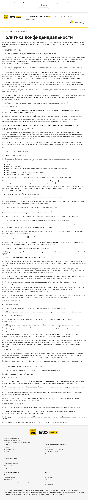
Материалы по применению (32, 3)
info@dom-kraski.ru (30, 19)
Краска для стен (8, 479)
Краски (47, 475)
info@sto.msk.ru (16, 440)
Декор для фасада (9, 468)
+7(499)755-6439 (29, 16)
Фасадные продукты (11, 458)
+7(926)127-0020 (41, 16)
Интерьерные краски (9, 477)
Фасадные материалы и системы (54, 449)
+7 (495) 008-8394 (8, 440)
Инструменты (49, 484)
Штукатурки (48, 477)
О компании (7, 447)
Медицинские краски (9, 475)
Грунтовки (48, 479)
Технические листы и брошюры (54, 454)
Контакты (44, 5)
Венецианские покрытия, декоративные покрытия (18, 481)
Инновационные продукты (54, 3)
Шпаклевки (48, 481)
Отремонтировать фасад (11, 463)
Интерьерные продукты (11, 472)
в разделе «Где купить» (57, 494)
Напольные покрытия (51, 451)
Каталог (16, 3)
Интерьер (48, 447)
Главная (8, 3)
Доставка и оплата (73, 3)
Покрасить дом (8, 465)
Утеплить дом (7, 461)
